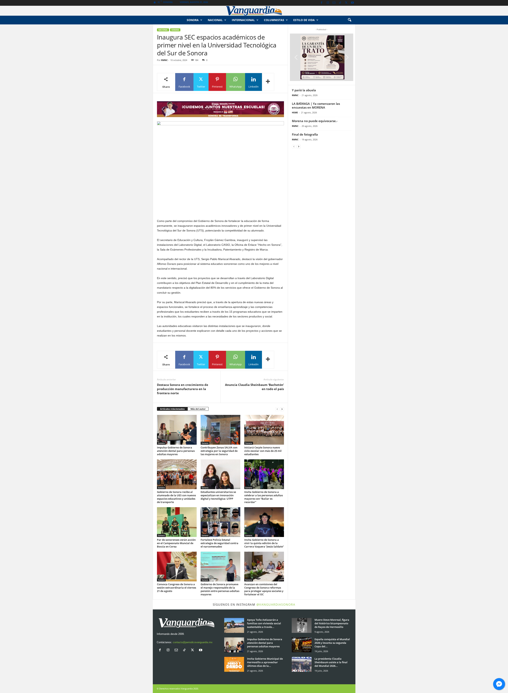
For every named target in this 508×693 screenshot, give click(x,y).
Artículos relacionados (172, 408)
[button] (349, 20)
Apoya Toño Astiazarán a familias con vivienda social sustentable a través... (264, 623)
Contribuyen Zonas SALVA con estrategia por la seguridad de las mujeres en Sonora (219, 451)
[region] (220, 109)
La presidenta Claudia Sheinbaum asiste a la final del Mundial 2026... (331, 662)
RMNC (164, 60)
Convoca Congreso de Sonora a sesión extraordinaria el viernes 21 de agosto (176, 587)
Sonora (193, 20)
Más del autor (198, 408)
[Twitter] (346, 3)
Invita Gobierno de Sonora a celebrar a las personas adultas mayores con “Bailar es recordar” (263, 497)
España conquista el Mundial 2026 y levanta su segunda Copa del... (332, 642)
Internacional (243, 20)
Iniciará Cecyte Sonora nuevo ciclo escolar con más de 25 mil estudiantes (263, 451)
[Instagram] (327, 3)
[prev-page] (277, 409)
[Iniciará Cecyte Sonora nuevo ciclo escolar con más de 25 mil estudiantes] (264, 430)
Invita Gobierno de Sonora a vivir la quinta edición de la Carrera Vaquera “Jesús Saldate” (264, 543)
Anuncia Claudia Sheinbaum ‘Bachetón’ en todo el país (254, 387)
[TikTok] (340, 3)
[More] (268, 82)
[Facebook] (321, 3)
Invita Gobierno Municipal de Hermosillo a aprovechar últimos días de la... (265, 662)
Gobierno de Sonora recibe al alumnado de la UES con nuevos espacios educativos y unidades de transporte (176, 497)
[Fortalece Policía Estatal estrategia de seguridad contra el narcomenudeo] (220, 522)
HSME (295, 112)
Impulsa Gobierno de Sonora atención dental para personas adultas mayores (176, 451)
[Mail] (334, 3)
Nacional (215, 20)
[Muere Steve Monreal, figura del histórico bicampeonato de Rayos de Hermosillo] (302, 625)
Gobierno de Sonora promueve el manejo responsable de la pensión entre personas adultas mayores (220, 589)
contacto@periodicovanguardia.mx (193, 642)
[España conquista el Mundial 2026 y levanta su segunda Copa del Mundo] (302, 644)
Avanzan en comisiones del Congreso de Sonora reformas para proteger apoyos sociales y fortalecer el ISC (263, 589)
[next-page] (282, 409)
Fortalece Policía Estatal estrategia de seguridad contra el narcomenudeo (219, 543)
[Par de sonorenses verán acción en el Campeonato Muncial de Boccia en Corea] (177, 522)
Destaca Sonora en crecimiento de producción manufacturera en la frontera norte (182, 389)
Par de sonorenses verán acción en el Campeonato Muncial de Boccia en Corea (176, 543)
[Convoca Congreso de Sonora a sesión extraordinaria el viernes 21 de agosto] (177, 566)
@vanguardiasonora (275, 604)
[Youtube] (352, 3)
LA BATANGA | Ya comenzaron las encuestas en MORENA (316, 105)
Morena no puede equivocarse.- (315, 121)
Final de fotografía (305, 134)
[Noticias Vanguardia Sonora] (254, 11)
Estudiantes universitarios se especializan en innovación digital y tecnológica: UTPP (218, 495)
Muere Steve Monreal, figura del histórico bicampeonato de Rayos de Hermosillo (332, 623)
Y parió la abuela (304, 90)
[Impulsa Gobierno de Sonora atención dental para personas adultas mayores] (177, 430)
